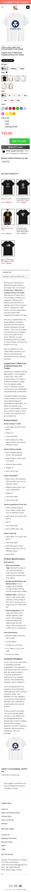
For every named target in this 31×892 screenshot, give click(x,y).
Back (7, 124)
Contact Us (5, 835)
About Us (4, 809)
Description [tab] (7, 272)
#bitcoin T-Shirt (6, 199)
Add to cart (19, 141)
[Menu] (2, 7)
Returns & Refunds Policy (10, 813)
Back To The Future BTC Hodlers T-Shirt (7, 260)
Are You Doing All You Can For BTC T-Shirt (23, 199)
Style (4, 72)
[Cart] (28, 7)
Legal (3, 849)
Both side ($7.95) (11, 127)
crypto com (5, 161)
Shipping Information (9, 838)
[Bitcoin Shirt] (15, 7)
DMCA (3, 845)
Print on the (5, 118)
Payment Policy (6, 842)
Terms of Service (7, 820)
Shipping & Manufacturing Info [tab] (14, 276)
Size (3, 91)
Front (7, 121)
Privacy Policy (6, 816)
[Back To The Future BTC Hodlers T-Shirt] (7, 248)
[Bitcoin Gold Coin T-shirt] (7, 217)
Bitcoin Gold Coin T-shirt (7, 229)
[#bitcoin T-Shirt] (7, 187)
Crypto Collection (15, 46)
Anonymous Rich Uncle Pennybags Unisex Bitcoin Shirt (22, 229)
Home (3, 46)
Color (3, 104)
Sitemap (4, 823)
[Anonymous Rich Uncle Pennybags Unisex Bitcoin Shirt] (23, 217)
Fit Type (4, 64)
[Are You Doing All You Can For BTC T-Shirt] (23, 187)
